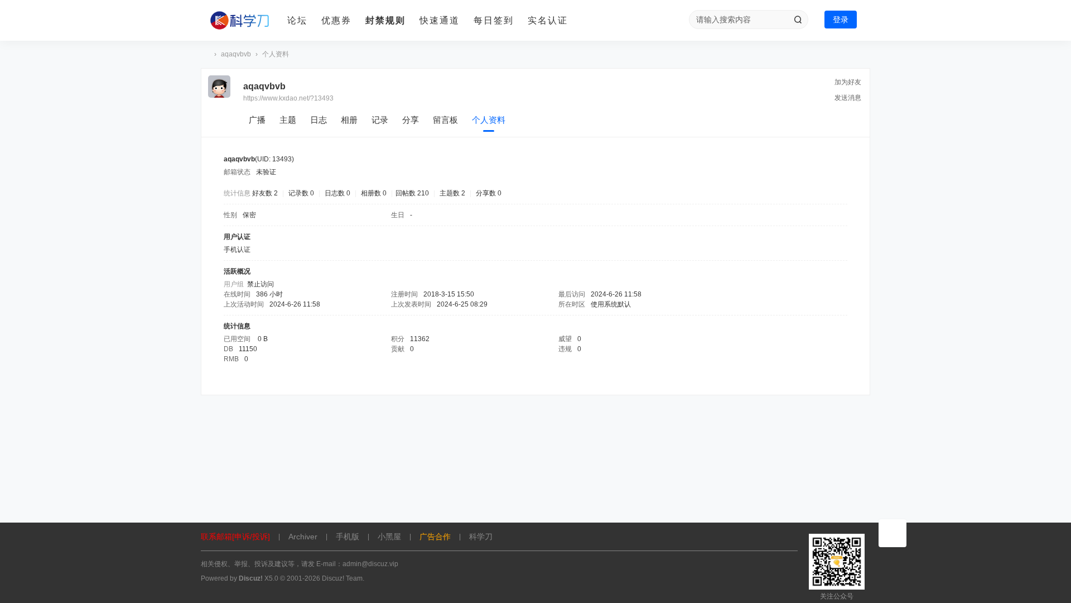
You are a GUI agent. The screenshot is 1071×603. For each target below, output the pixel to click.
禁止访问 (260, 284)
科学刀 (205, 54)
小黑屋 (389, 536)
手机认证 (237, 249)
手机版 (347, 536)
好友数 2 (265, 193)
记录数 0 (301, 193)
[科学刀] (240, 21)
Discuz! (251, 578)
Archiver (302, 536)
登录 (840, 19)
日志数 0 (337, 193)
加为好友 (847, 82)
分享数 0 (488, 193)
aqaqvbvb (236, 54)
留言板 (445, 120)
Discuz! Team (342, 578)
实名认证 (548, 20)
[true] (797, 19)
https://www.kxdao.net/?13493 (288, 98)
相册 (349, 120)
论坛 (297, 20)
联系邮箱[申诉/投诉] (235, 536)
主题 (287, 120)
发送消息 (847, 98)
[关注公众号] (892, 533)
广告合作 (435, 536)
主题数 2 (452, 193)
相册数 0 (374, 193)
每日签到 (494, 20)
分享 (410, 120)
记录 (380, 120)
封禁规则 (385, 20)
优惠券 (336, 20)
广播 (257, 120)
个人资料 (488, 120)
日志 (318, 120)
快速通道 (439, 20)
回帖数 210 (412, 193)
